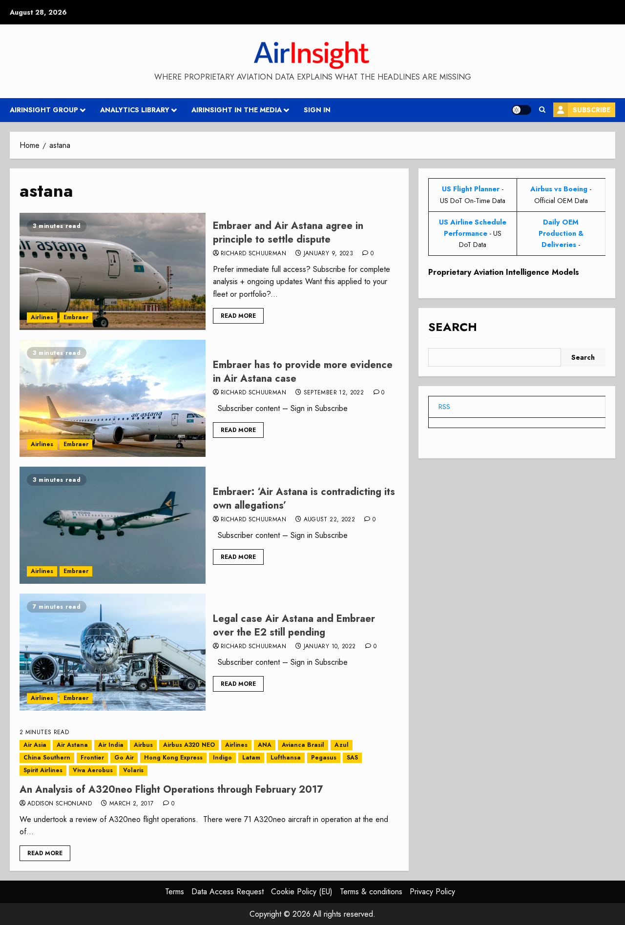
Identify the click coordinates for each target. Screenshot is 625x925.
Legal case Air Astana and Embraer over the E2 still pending (294, 625)
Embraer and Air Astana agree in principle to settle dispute (288, 233)
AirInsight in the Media (236, 110)
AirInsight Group (44, 110)
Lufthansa (286, 757)
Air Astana (72, 744)
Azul (341, 744)
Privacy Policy (432, 891)
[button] (542, 110)
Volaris (133, 770)
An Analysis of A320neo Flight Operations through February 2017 (171, 789)
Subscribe (591, 110)
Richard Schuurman (253, 254)
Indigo (222, 757)
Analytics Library (134, 110)
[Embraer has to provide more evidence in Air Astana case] (113, 398)
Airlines (42, 317)
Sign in (317, 110)
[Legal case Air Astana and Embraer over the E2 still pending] (113, 652)
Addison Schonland (59, 804)
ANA (264, 744)
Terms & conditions (371, 891)
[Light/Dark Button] (521, 110)
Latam (251, 757)
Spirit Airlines (42, 770)
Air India (111, 744)
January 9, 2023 (328, 254)
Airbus (143, 744)
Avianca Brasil (303, 744)
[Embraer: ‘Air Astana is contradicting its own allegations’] (113, 525)
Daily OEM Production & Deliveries (561, 233)
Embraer (75, 317)
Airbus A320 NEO (189, 744)
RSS (444, 406)
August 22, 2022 (329, 520)
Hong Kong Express (173, 757)
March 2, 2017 (131, 804)
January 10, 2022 (330, 647)
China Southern (46, 757)
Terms (174, 891)
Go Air (124, 757)
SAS (352, 757)
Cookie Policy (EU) (302, 891)
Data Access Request (227, 891)
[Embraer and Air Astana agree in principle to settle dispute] (113, 271)
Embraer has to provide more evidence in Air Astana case (303, 372)
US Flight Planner (471, 189)
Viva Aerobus (93, 770)
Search (452, 326)
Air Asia (34, 744)
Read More (238, 315)
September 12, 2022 (334, 393)
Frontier (92, 757)
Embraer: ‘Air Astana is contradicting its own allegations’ (304, 499)
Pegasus (323, 757)
